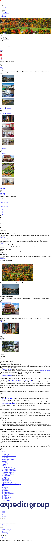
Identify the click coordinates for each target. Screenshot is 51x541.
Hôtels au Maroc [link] (3, 512)
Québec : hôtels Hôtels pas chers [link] (5, 495)
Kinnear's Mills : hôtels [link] (4, 462)
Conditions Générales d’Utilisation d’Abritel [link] (6, 529)
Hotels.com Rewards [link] (4, 538)
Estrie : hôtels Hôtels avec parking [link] (5, 488)
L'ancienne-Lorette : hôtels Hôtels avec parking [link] (7, 482)
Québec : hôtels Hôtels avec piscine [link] (5, 490)
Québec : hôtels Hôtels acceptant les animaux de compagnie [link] (8, 493)
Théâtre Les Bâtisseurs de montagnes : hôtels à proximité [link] (8, 458)
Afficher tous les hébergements (3, 194)
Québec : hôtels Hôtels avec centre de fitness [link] (6, 491)
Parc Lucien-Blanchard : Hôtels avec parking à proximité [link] (8, 455)
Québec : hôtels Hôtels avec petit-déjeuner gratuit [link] (7, 476)
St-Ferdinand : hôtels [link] (4, 485)
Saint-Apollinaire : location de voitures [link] (6, 500)
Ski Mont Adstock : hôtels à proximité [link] (6, 486)
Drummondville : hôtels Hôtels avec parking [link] (6, 481)
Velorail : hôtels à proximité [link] (5, 457)
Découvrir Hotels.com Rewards (6, 12)
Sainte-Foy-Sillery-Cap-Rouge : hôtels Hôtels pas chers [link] (8, 472)
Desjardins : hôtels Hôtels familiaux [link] (5, 487)
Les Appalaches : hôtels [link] (4, 489)
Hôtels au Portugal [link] (4, 516)
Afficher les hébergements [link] (3, 237)
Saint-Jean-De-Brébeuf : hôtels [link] (5, 463)
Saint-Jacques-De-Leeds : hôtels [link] (5, 460)
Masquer (1, 73)
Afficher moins (2, 242)
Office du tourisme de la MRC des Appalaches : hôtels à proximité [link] (9, 459)
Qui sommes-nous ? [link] (4, 536)
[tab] (2, 197)
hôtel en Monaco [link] (3, 515)
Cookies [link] (2, 531)
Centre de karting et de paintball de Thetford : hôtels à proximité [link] (9, 483)
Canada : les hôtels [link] (4, 16)
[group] (25, 218)
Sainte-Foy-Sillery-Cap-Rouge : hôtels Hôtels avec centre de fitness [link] (9, 470)
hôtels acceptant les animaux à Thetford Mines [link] (45, 370)
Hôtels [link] (2, 14)
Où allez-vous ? (2, 37)
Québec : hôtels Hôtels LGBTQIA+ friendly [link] (6, 478)
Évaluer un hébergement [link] (4, 521)
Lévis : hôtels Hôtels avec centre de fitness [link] (6, 480)
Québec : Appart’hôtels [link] (4, 477)
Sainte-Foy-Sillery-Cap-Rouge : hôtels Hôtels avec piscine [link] (8, 469)
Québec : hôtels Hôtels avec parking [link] (6, 475)
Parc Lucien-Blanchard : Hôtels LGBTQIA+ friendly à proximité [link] (9, 456)
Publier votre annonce (4, 7)
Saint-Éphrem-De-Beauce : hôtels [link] (5, 466)
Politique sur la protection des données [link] (6, 530)
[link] (7, 3)
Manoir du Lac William (8, 398)
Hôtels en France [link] (3, 511)
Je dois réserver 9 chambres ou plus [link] (4, 46)
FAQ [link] (2, 520)
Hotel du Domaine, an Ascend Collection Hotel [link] (7, 369)
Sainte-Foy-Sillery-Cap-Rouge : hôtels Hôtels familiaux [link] (8, 474)
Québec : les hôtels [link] (4, 15)
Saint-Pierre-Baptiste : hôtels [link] (5, 464)
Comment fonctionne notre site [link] (5, 532)
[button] (25, 387)
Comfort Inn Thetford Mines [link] (23, 380)
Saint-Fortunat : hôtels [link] (4, 461)
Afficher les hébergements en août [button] (4, 202)
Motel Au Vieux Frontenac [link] (29, 380)
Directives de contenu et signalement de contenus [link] (7, 533)
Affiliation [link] (3, 524)
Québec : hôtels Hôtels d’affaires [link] (5, 496)
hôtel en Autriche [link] (3, 514)
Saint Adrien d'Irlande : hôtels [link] (5, 453)
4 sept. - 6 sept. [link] (2, 67)
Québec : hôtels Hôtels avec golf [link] (5, 498)
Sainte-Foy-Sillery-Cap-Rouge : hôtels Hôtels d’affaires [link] (8, 473)
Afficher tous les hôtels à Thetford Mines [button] (4, 263)
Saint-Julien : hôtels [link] (4, 465)
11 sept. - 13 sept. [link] (2, 68)
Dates (1, 38)
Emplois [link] (2, 537)
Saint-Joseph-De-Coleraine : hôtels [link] (5, 454)
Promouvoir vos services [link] (4, 525)
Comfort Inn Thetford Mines (9, 403)
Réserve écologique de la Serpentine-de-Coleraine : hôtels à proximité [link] (9, 468)
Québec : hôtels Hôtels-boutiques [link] (5, 479)
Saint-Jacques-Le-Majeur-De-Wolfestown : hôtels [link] (7, 467)
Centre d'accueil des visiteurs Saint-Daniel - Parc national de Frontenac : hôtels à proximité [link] (11, 484)
